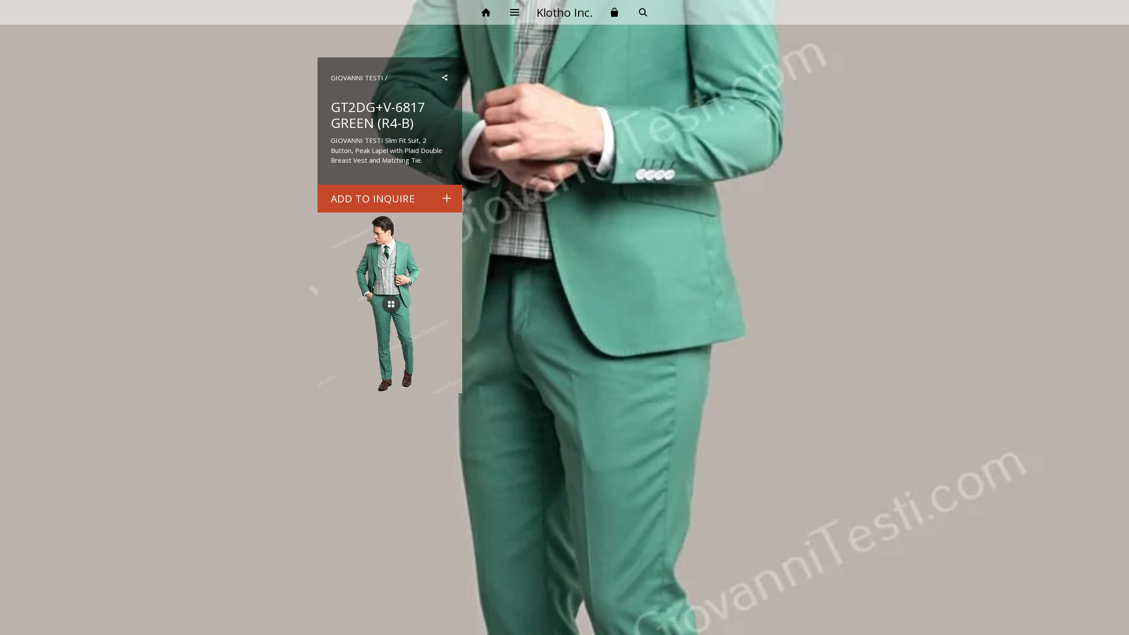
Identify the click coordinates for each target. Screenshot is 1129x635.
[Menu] (514, 12)
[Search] (643, 12)
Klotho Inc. (564, 12)
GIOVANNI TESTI (357, 77)
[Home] (486, 12)
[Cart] (614, 12)
